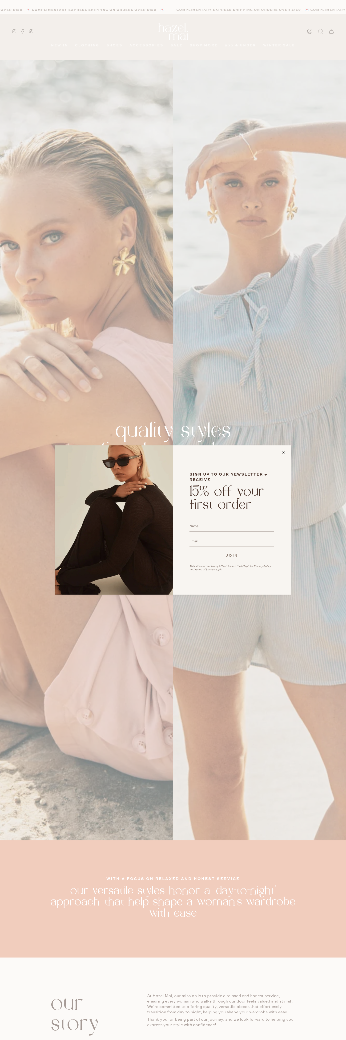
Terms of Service (204, 569)
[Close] (283, 452)
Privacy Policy (262, 566)
